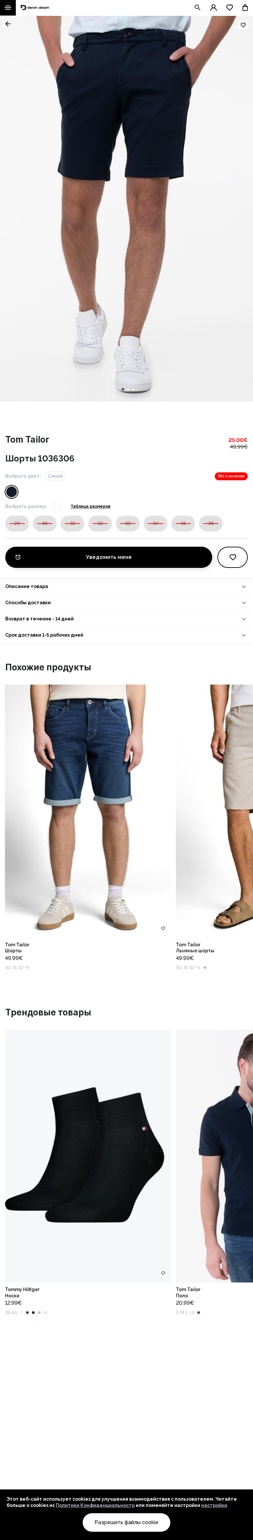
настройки (214, 1505)
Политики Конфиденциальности (95, 1505)
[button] (126, 587)
